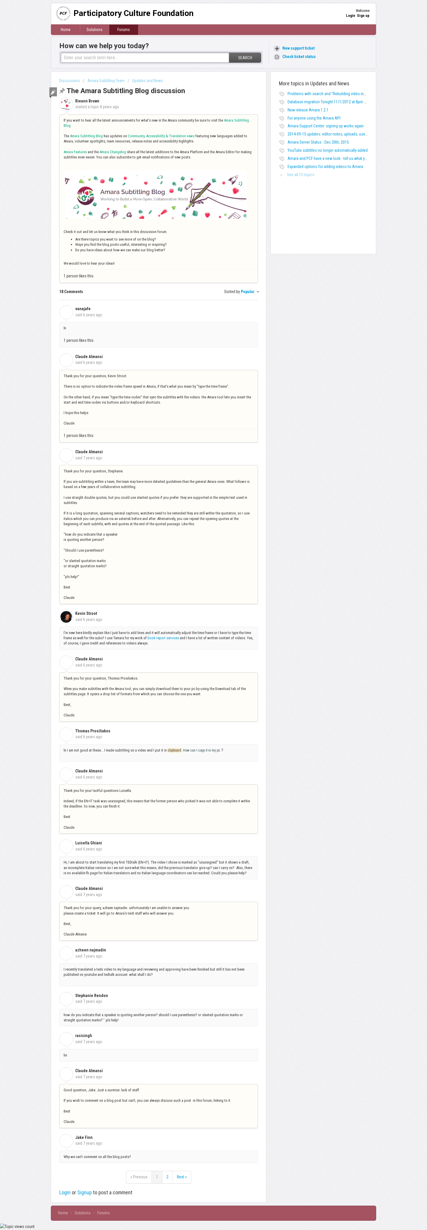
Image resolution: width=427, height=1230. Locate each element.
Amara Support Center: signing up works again (326, 126)
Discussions (69, 80)
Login (65, 1192)
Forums (123, 29)
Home (66, 29)
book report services (163, 638)
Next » (182, 1177)
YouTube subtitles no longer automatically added (328, 150)
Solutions (95, 29)
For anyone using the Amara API (314, 118)
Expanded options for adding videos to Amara (325, 166)
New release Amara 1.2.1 (308, 110)
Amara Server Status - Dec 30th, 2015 (318, 142)
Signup (84, 1192)
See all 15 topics (300, 174)
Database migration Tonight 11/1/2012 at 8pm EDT (329, 102)
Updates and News (147, 80)
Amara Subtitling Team (106, 80)
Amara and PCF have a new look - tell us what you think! (333, 158)
